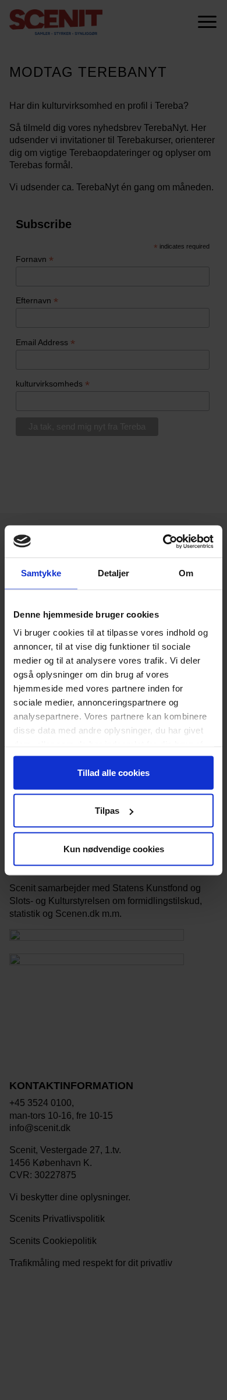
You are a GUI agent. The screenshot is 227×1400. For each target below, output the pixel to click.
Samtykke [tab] (41, 573)
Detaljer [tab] (114, 573)
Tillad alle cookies (113, 772)
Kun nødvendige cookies (113, 848)
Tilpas (107, 811)
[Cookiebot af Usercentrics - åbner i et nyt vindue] (163, 541)
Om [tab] (186, 573)
